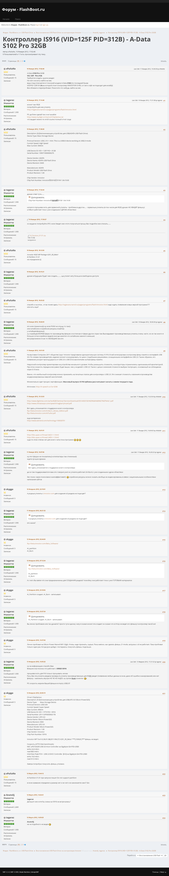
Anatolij (95, 32)
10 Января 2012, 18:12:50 (35, 250)
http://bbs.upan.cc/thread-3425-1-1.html (43, 435)
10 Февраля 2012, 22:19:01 (36, 489)
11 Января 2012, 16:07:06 (35, 452)
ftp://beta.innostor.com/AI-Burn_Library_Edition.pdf (47, 411)
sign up (45, 25)
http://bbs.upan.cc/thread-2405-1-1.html (43, 437)
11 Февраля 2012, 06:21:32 (36, 511)
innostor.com (49, 493)
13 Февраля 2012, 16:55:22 (36, 662)
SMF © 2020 (14, 872)
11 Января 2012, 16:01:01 (35, 430)
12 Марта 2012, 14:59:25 (35, 817)
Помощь (155, 872)
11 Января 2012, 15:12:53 (35, 396)
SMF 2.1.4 (6, 872)
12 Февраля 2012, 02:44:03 (36, 539)
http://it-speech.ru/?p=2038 (46, 386)
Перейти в (131, 855)
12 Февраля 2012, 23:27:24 (36, 611)
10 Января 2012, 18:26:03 (35, 322)
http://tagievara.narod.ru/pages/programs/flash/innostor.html (51, 109)
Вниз (4, 61)
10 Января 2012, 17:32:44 (35, 190)
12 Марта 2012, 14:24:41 (35, 795)
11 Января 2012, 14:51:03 (35, 350)
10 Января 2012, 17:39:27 (37, 219)
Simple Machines (24, 872)
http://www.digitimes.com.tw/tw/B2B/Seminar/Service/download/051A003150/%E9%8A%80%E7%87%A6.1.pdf (70, 401)
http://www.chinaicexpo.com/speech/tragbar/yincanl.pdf (49, 403)
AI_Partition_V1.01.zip (38, 235)
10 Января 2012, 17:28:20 (35, 129)
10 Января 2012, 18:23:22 (35, 300)
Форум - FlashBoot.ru (23, 9)
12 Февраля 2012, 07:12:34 (36, 561)
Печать (163, 61)
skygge (9, 489)
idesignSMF (35, 872)
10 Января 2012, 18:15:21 (35, 272)
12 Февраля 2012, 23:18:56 (36, 590)
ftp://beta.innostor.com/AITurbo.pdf (41, 413)
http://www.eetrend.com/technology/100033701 (46, 420)
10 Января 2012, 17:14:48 (35, 100)
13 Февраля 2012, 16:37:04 (36, 640)
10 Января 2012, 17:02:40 (35, 69)
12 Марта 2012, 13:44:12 (35, 773)
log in (38, 25)
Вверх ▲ (163, 872)
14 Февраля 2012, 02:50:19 (36, 693)
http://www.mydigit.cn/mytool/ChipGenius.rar (45, 117)
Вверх (4, 844)
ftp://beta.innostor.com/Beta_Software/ (42, 543)
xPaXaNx (11, 68)
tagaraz (102, 32)
